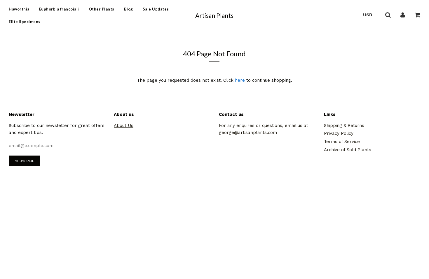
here (240, 80)
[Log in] (402, 14)
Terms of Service (342, 141)
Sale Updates (156, 9)
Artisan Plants (214, 15)
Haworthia (19, 9)
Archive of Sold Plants (347, 149)
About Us (123, 125)
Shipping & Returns (344, 125)
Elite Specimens (25, 21)
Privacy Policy (338, 133)
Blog (128, 9)
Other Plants (101, 9)
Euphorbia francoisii (59, 9)
